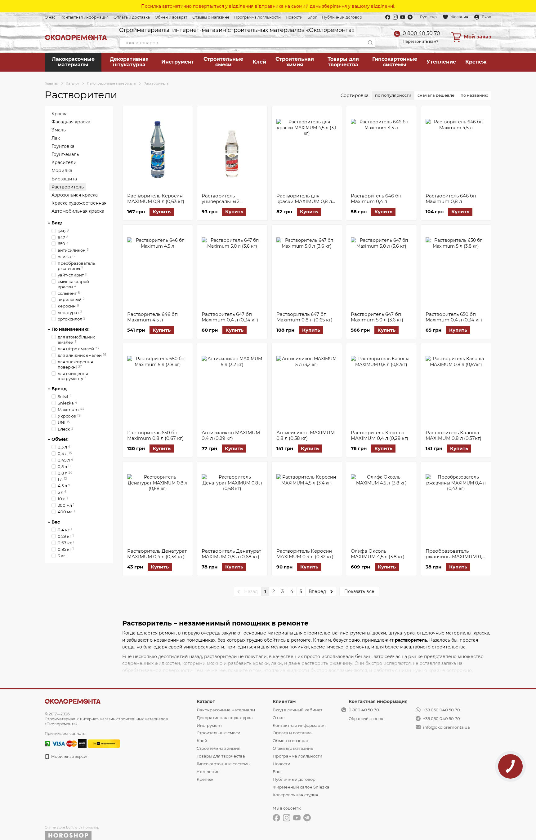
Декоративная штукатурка (129, 62)
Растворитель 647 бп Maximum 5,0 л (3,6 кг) (377, 317)
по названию (474, 95)
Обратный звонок (366, 718)
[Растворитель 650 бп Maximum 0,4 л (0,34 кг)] (456, 268)
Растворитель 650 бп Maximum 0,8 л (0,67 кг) (155, 435)
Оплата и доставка (132, 17)
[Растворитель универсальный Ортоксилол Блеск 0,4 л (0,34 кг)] (232, 149)
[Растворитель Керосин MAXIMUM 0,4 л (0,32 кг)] (306, 505)
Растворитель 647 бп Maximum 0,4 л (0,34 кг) (230, 317)
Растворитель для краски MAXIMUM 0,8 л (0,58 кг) (304, 201)
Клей (259, 62)
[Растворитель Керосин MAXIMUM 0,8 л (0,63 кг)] (157, 149)
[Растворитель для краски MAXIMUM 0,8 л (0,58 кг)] (306, 149)
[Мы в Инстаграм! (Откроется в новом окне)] (395, 17)
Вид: (56, 222)
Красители (64, 162)
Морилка (61, 170)
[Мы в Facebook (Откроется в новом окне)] (387, 17)
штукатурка (401, 633)
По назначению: (70, 329)
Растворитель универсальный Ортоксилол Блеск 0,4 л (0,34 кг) (230, 204)
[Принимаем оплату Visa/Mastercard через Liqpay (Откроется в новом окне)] (64, 743)
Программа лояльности (257, 17)
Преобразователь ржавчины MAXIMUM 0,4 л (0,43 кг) (455, 556)
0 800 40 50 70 (421, 33)
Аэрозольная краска (74, 194)
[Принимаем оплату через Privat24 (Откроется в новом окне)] (47, 743)
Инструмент (177, 62)
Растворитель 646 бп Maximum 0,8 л (451, 198)
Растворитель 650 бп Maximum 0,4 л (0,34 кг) (454, 317)
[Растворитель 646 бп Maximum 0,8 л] (456, 149)
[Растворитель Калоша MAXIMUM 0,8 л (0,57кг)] (456, 386)
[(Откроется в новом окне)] (103, 743)
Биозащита (64, 178)
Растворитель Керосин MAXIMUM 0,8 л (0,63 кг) (155, 198)
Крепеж (476, 62)
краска (481, 633)
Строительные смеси (223, 62)
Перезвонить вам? (420, 41)
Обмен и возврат (171, 17)
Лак (55, 138)
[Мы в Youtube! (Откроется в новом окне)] (402, 17)
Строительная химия (294, 62)
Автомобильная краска (77, 211)
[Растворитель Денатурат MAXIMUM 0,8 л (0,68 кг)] (232, 505)
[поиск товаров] (370, 43)
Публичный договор (342, 17)
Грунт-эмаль (65, 154)
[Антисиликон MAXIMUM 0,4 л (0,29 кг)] (232, 386)
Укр (433, 17)
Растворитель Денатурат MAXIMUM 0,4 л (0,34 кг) (157, 553)
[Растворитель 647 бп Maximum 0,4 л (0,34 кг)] (232, 268)
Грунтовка (62, 146)
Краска (59, 114)
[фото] (72, 701)
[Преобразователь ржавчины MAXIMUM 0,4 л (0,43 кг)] (456, 505)
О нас (50, 17)
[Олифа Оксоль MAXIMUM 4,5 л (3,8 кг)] (381, 505)
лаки (276, 663)
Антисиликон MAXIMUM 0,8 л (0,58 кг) (305, 435)
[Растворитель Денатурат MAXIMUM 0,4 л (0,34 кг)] (157, 505)
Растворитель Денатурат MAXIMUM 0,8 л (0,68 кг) (231, 553)
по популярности (393, 95)
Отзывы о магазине (210, 17)
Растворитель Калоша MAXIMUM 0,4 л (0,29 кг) (379, 435)
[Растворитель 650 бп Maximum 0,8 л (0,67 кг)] (157, 386)
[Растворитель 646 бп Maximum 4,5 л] (157, 268)
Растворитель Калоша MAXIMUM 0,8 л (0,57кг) (453, 435)
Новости (294, 17)
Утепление (441, 62)
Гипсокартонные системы (394, 62)
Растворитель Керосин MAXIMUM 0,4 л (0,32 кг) (304, 553)
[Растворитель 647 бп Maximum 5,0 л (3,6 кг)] (381, 268)
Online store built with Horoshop (72, 827)
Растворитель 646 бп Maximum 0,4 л (376, 198)
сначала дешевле (436, 95)
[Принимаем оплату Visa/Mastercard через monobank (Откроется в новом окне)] (82, 743)
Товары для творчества (343, 62)
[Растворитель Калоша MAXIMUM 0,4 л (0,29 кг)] (381, 386)
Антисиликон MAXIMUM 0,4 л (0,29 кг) (231, 435)
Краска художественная (78, 203)
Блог (312, 17)
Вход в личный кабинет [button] (297, 709)
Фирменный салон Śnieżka (301, 787)
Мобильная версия (69, 756)
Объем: (60, 438)
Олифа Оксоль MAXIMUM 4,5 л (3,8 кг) (377, 553)
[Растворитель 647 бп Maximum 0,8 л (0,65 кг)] (306, 268)
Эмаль (58, 130)
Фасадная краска (70, 122)
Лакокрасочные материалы (73, 62)
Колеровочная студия (295, 794)
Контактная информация (84, 17)
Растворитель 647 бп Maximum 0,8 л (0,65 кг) (304, 317)
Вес (55, 521)
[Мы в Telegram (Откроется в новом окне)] (410, 17)
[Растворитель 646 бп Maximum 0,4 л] (381, 149)
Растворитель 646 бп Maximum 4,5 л (152, 317)
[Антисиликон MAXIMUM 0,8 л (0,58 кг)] (306, 386)
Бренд (59, 388)
